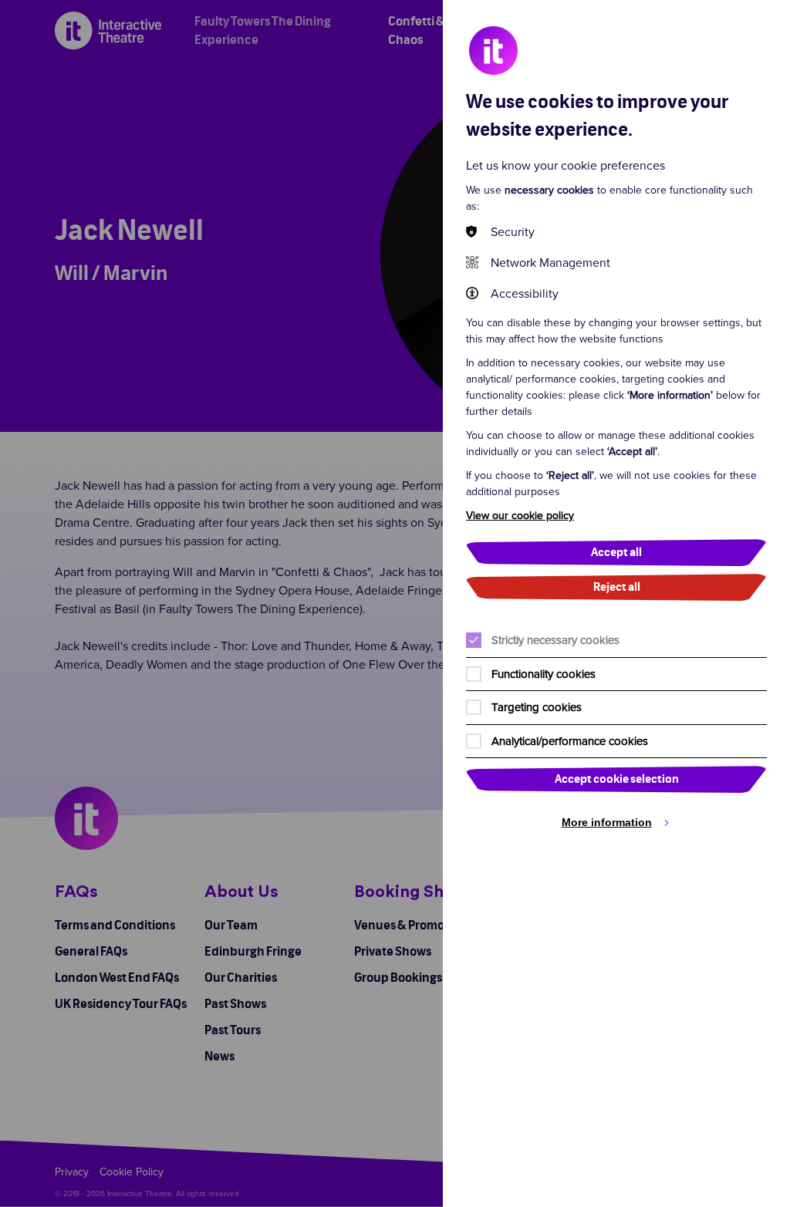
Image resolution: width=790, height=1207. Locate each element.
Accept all (616, 552)
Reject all (616, 587)
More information (607, 822)
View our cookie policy (520, 515)
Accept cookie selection (617, 779)
